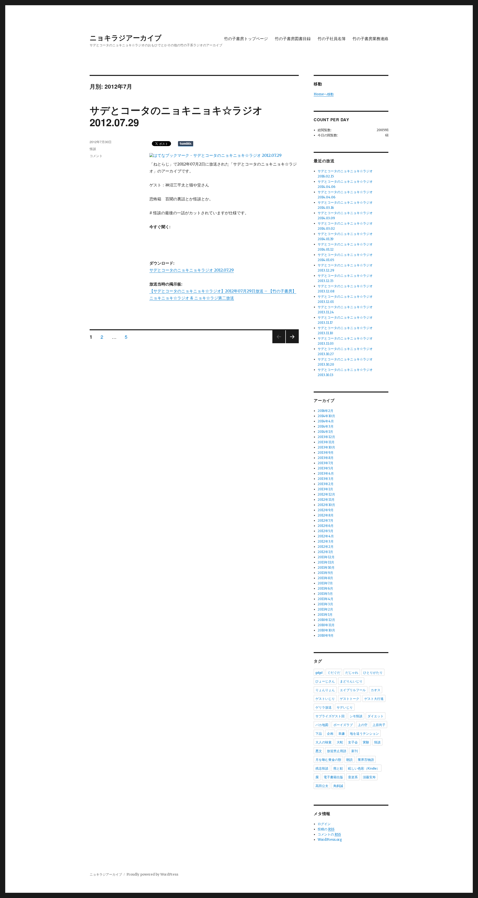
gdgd (318, 672)
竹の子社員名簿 (332, 38)
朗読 (349, 759)
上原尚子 (378, 724)
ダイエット (375, 716)
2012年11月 (326, 500)
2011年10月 (326, 567)
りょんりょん (325, 689)
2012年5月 (325, 531)
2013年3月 (326, 479)
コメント (96, 155)
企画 (330, 733)
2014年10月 (326, 416)
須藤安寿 (369, 777)
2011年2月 (325, 609)
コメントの (329, 834)
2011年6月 (325, 588)
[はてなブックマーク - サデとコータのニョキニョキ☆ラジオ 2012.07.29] (215, 155)
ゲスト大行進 (374, 698)
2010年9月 (326, 635)
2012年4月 (326, 536)
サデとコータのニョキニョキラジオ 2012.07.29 (191, 270)
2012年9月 (326, 510)
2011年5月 (325, 594)
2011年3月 (325, 604)
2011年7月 (325, 583)
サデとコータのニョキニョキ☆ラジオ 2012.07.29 (176, 116)
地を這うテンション (364, 733)
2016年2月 (325, 411)
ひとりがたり (373, 672)
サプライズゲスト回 (330, 716)
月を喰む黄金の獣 (328, 759)
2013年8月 (326, 458)
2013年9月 (326, 452)
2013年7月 (325, 463)
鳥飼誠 (338, 785)
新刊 (354, 750)
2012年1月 (325, 552)
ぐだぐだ (333, 672)
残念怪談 (321, 768)
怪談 (93, 148)
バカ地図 (321, 724)
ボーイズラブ (343, 724)
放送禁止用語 (336, 750)
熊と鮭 (338, 768)
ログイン (324, 824)
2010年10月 (326, 630)
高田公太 (321, 785)
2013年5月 (325, 468)
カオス (375, 689)
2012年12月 (326, 494)
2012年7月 (325, 520)
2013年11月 (326, 442)
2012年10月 (326, 505)
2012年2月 (326, 547)
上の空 (362, 724)
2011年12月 (326, 557)
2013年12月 (326, 437)
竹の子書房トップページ (246, 38)
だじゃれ (351, 672)
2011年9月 (325, 573)
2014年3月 (326, 426)
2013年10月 (326, 447)
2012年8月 (326, 515)
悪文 (318, 750)
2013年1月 (325, 489)
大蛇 (340, 742)
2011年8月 (325, 578)
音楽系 (353, 777)
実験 (366, 742)
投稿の (326, 829)
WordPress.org (330, 840)
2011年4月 (325, 599)
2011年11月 (326, 562)
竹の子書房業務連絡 (370, 38)
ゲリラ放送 (323, 707)
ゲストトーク (349, 698)
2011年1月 (325, 615)
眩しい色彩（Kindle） (364, 768)
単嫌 (341, 733)
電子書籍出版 (333, 777)
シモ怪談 (356, 716)
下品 (318, 733)
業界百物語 (366, 759)
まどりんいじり (351, 681)
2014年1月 (325, 432)
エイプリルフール (353, 689)
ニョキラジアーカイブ (126, 37)
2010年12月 (326, 620)
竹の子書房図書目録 (293, 38)
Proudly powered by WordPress (152, 874)
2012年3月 (326, 541)
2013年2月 (326, 484)
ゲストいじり (325, 698)
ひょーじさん (325, 681)
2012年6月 (326, 526)
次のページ (291, 342)
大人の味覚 (323, 742)
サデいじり (345, 707)
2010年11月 (326, 625)
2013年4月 (326, 473)
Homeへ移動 (324, 94)
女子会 (353, 742)
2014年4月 (326, 421)
